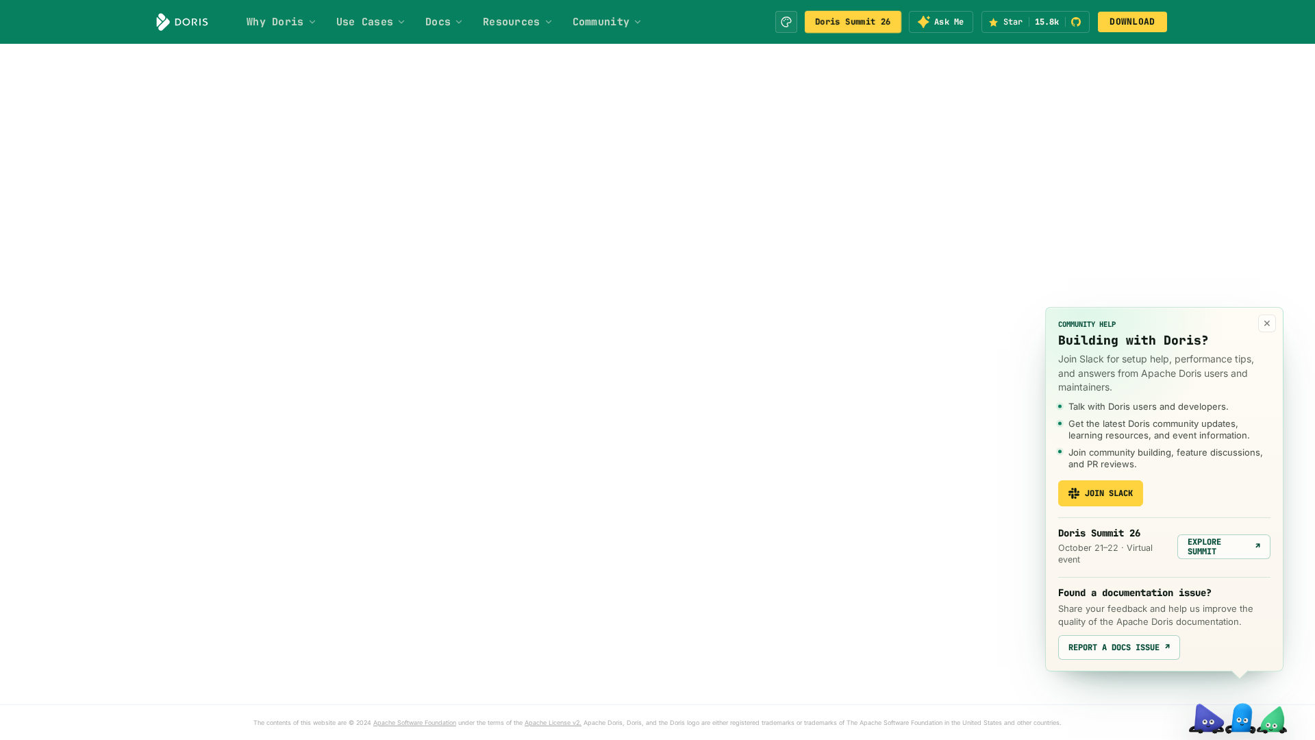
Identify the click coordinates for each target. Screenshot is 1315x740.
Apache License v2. (553, 722)
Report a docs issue (1119, 647)
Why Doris (275, 22)
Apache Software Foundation (414, 722)
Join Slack (1109, 493)
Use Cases (365, 22)
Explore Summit (1224, 546)
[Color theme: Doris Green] (786, 22)
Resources (511, 22)
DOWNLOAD (1132, 21)
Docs (438, 22)
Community (601, 22)
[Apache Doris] (182, 22)
